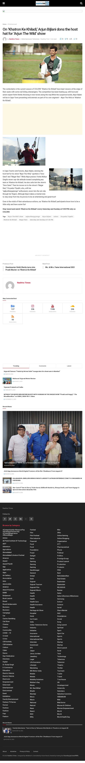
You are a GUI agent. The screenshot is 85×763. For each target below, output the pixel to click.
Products (60, 567)
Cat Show (6, 621)
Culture (5, 647)
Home (4, 24)
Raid (59, 573)
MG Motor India (36, 671)
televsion (60, 662)
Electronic (6, 679)
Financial (33, 541)
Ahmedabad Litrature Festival (13, 555)
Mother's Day (35, 682)
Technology (61, 656)
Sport (59, 630)
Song (59, 622)
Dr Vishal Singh (8, 665)
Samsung (60, 599)
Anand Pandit (8, 564)
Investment (34, 645)
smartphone (61, 616)
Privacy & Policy (25, 751)
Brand (5, 601)
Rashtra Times (14, 39)
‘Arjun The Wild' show (15, 216)
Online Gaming (62, 535)
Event (5, 693)
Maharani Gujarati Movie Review (24, 378)
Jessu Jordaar (35, 653)
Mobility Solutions (36, 679)
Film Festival (34, 535)
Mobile (32, 674)
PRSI (59, 570)
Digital (5, 662)
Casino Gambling (9, 618)
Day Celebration (8, 656)
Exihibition (6, 696)
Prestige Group (63, 558)
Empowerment (8, 682)
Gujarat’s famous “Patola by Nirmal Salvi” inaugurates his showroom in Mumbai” (32, 371)
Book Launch (7, 598)
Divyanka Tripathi (67, 216)
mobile (32, 677)
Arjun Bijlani (46, 216)
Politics (60, 556)
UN (58, 682)
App (4, 567)
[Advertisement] (42, 119)
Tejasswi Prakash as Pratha (13, 387)
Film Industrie (35, 538)
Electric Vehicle (8, 673)
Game (32, 558)
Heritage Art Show (36, 610)
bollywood (6, 595)
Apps (4, 572)
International (34, 636)
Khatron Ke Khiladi (10, 220)
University (61, 688)
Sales (59, 593)
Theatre (60, 665)
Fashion (6, 708)
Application (7, 570)
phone (59, 550)
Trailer (59, 674)
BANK (5, 593)
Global (32, 576)
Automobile (7, 584)
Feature (5, 716)
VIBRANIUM (61, 697)
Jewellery (33, 656)
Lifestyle (33, 665)
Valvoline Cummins (64, 694)
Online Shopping (63, 538)
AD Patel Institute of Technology (14, 541)
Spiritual (60, 628)
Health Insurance (36, 605)
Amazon (6, 558)
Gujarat (32, 581)
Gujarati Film (34, 587)
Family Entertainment (10, 699)
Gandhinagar (35, 570)
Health (32, 593)
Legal (32, 659)
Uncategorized (62, 685)
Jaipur (32, 651)
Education (6, 670)
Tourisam (60, 671)
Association (7, 578)
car (4, 616)
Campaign (6, 613)
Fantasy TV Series (9, 702)
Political (60, 553)
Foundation (34, 550)
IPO (31, 648)
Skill (58, 613)
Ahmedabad (7, 552)
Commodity (7, 630)
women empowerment (65, 708)
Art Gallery (6, 575)
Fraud (32, 553)
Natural (32, 705)
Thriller (60, 668)
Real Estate (61, 579)
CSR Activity (7, 642)
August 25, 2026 (9, 474)
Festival (33, 530)
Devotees (6, 659)
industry (33, 628)
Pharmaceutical (63, 547)
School (59, 602)
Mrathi (32, 691)
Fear (4, 713)
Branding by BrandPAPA (71, 755)
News (32, 708)
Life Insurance (35, 662)
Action (5, 538)
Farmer (5, 705)
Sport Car (60, 633)
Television (36, 39)
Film (31, 533)
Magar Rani (23, 220)
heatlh (32, 607)
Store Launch (62, 648)
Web (58, 700)
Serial (59, 607)
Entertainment (12, 24)
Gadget (32, 556)
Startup (60, 642)
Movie (32, 685)
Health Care (34, 602)
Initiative (33, 630)
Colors (5, 627)
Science (60, 605)
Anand (5, 561)
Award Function (8, 590)
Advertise (13, 751)
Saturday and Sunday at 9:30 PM (41, 220)
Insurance (33, 633)
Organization (62, 541)
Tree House (61, 679)
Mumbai (33, 694)
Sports (59, 636)
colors (56, 216)
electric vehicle (8, 676)
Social (59, 619)
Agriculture (7, 549)
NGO (31, 714)
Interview (33, 642)
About (5, 751)
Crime (5, 639)
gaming (33, 561)
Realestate (61, 581)
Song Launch (62, 625)
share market (62, 610)
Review (59, 590)
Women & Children (64, 705)
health (32, 596)
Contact (35, 751)
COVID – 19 (7, 633)
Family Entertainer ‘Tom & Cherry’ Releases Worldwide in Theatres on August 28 (31, 463)
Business (6, 607)
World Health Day (63, 717)
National (33, 702)
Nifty (31, 717)
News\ (32, 711)
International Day (36, 639)
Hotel (32, 616)
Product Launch (63, 561)
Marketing (34, 668)
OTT (59, 544)
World (59, 711)
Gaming (33, 564)
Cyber (5, 650)
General (33, 573)
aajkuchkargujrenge (33, 216)
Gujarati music (35, 590)
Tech (59, 653)
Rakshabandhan (63, 576)
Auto (4, 581)
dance (5, 653)
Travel (59, 677)
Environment (7, 690)
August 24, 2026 (18, 492)
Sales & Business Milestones (67, 596)
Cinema (5, 624)
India (32, 622)
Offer (59, 533)
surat (59, 651)
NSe (58, 530)
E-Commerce (8, 667)
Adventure (6, 546)
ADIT (4, 544)
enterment (6, 685)
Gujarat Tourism (36, 584)
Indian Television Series (39, 625)
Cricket (5, 636)
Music (32, 697)
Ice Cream (34, 619)
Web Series (61, 702)
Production (61, 564)
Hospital (33, 613)
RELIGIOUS (61, 587)
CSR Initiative (7, 644)
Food (32, 544)
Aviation (6, 587)
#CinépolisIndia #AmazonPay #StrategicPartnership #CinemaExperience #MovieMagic (14, 532)
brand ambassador (10, 604)
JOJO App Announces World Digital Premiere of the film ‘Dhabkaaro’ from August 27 (33, 471)
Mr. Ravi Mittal (35, 688)
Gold (32, 579)
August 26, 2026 (9, 465)
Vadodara (61, 691)
